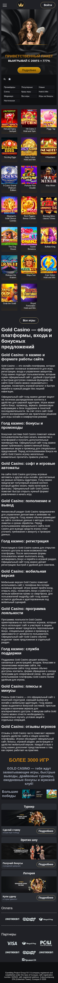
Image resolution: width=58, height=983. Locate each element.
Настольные (9, 101)
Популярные (27, 87)
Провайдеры (9, 87)
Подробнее (29, 70)
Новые (42, 87)
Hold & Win (43, 92)
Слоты (7, 92)
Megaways (8, 96)
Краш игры (26, 92)
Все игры (25, 96)
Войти (48, 5)
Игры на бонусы (46, 96)
